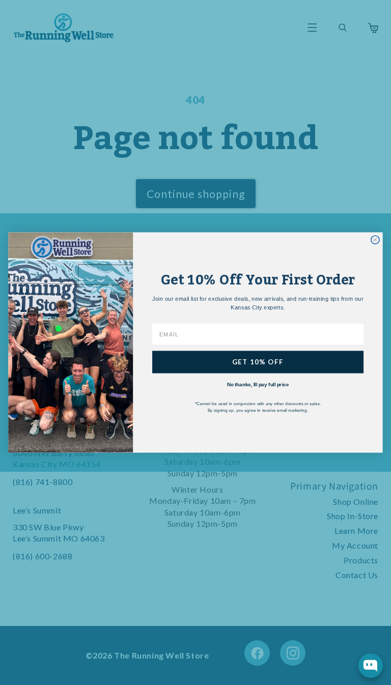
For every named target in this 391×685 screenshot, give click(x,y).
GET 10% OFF (258, 362)
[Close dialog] (375, 240)
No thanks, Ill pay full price (258, 384)
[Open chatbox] (370, 665)
